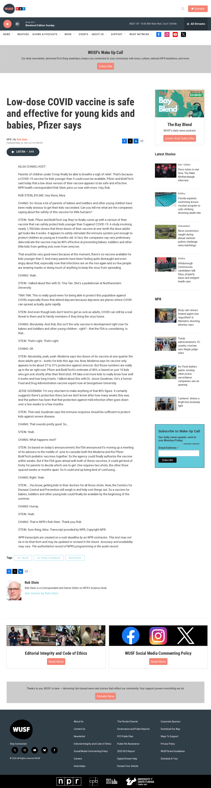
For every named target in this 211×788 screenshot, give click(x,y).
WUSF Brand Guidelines (173, 751)
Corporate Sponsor (171, 721)
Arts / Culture (184, 164)
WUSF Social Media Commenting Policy (158, 653)
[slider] (22, 24)
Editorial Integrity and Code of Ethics (56, 653)
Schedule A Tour (169, 758)
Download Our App (170, 729)
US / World (23, 558)
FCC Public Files (125, 736)
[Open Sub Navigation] (13, 34)
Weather (23, 34)
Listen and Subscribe (179, 138)
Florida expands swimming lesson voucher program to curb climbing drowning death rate (189, 205)
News (6, 34)
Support (116, 34)
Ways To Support (169, 736)
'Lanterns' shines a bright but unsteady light (189, 402)
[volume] (17, 24)
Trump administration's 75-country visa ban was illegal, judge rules (189, 345)
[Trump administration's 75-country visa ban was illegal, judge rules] (165, 344)
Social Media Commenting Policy (91, 751)
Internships (79, 766)
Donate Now (105, 696)
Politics (181, 193)
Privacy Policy (168, 744)
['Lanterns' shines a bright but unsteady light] (165, 404)
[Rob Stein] (14, 590)
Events (83, 34)
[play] (7, 24)
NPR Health (75, 558)
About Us (78, 721)
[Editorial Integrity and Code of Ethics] (56, 635)
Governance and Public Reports (133, 729)
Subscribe (105, 66)
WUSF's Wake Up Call (105, 52)
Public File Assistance (128, 744)
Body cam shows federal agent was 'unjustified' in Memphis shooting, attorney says (189, 317)
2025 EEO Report (126, 751)
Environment (184, 226)
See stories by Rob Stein (41, 593)
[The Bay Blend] (179, 103)
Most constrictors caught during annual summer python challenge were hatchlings (188, 238)
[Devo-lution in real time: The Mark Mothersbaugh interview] (165, 170)
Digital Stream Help (127, 758)
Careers (78, 758)
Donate (199, 8)
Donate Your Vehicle (127, 766)
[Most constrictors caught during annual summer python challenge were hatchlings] (165, 232)
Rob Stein (22, 139)
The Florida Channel (127, 721)
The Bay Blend (179, 124)
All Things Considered (48, 558)
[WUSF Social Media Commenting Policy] (158, 635)
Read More (56, 661)
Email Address (168, 448)
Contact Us (79, 729)
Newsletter (79, 736)
